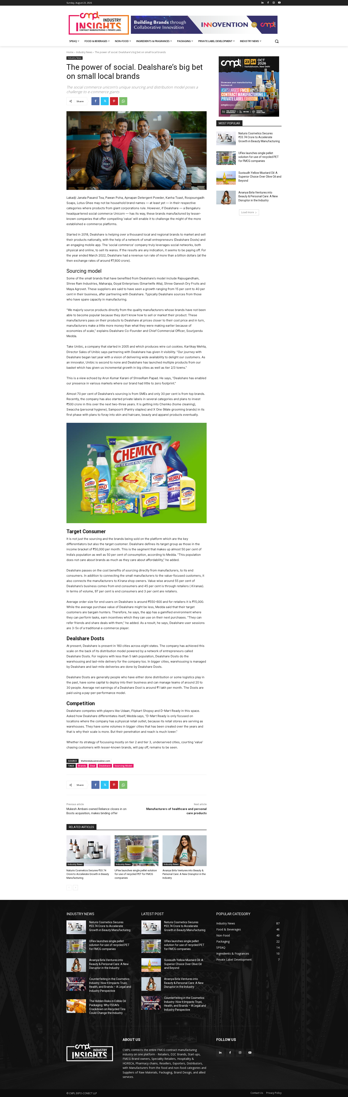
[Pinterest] (114, 101)
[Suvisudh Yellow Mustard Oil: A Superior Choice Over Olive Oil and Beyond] (226, 178)
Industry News (84, 52)
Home (70, 52)
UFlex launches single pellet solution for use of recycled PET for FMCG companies (136, 874)
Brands (82, 765)
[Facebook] (268, 3)
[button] (277, 41)
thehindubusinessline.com (95, 760)
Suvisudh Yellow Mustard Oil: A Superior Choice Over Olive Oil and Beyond (259, 176)
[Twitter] (105, 101)
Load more (247, 212)
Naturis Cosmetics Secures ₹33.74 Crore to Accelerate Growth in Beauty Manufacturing (87, 874)
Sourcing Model (123, 765)
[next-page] (75, 887)
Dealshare (105, 765)
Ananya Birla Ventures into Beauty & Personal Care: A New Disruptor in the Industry (184, 874)
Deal (92, 765)
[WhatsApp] (123, 101)
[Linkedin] (262, 3)
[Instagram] (273, 3)
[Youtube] (279, 3)
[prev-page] (68, 887)
